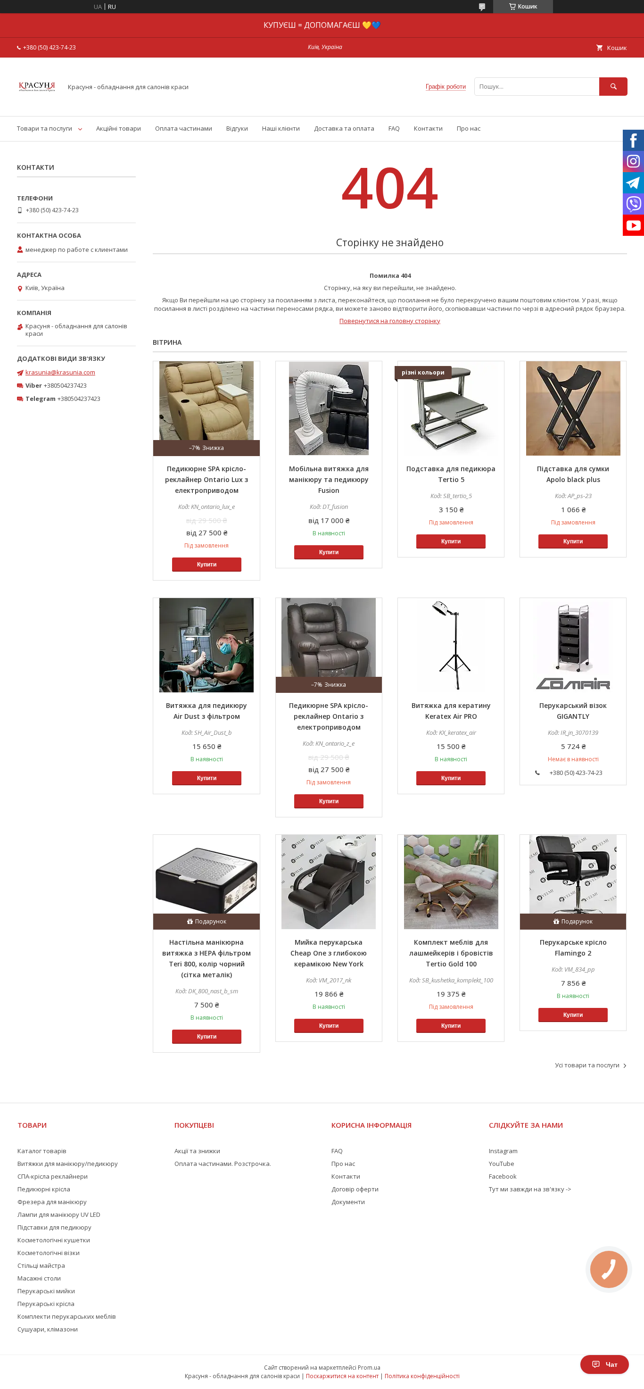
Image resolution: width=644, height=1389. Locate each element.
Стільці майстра (41, 1265)
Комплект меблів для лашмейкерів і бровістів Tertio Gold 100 (451, 953)
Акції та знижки (197, 1151)
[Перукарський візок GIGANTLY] (573, 645)
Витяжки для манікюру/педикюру (67, 1163)
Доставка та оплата (344, 128)
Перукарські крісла (45, 1303)
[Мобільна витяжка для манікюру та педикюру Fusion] (329, 408)
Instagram (503, 1151)
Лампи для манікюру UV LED (58, 1214)
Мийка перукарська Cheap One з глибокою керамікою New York (328, 953)
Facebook (503, 1176)
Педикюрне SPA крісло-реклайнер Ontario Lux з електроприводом (206, 479)
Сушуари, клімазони (47, 1329)
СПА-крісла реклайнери (52, 1176)
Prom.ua (369, 1368)
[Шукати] (613, 86)
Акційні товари (118, 128)
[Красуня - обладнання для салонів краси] (37, 104)
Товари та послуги (44, 128)
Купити (206, 564)
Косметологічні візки (48, 1252)
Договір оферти (355, 1189)
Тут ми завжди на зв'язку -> (530, 1189)
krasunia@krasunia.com (60, 372)
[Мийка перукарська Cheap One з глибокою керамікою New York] (329, 882)
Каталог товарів (41, 1151)
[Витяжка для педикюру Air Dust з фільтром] (206, 645)
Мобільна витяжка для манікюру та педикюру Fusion (329, 479)
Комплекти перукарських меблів (66, 1316)
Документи (348, 1202)
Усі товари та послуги (587, 1065)
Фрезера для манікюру (52, 1202)
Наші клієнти (281, 128)
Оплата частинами (183, 128)
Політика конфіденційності (422, 1376)
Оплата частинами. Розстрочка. (222, 1163)
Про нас (468, 128)
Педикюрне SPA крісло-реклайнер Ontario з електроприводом (328, 716)
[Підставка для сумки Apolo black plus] (573, 408)
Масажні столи (39, 1278)
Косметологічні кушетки (53, 1240)
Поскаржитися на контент (342, 1376)
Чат (612, 1364)
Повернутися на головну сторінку (389, 320)
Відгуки (237, 128)
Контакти (428, 128)
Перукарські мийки (46, 1291)
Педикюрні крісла (43, 1189)
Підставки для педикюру (54, 1227)
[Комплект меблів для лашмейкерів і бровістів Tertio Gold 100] (451, 882)
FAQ (394, 128)
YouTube (501, 1163)
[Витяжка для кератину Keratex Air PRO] (451, 645)
